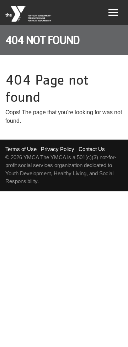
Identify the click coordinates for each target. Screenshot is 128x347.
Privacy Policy (57, 149)
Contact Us (92, 149)
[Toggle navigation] (113, 12)
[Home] (28, 14)
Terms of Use (21, 149)
